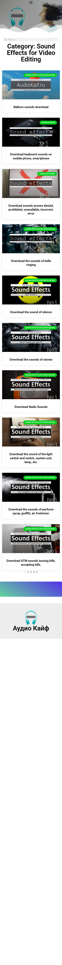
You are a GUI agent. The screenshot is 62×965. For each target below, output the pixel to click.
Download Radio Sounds (31, 407)
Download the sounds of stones (31, 359)
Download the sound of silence (31, 312)
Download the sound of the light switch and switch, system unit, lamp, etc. (31, 458)
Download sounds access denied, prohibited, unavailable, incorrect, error (31, 209)
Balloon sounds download (31, 107)
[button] (31, 2)
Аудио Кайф (31, 628)
